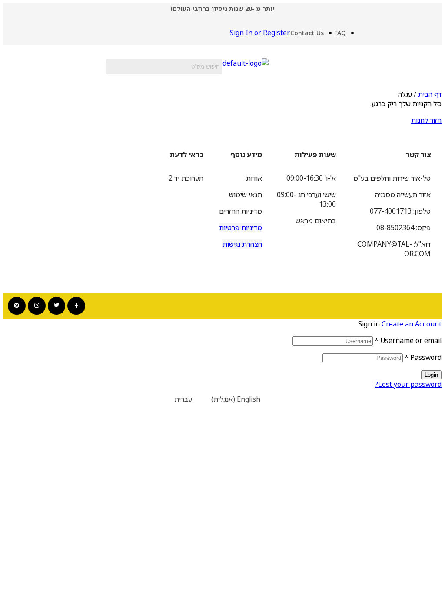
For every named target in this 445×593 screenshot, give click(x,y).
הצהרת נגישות (242, 244)
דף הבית (430, 94)
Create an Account (412, 324)
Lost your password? (408, 384)
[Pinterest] (17, 306)
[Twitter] (57, 306)
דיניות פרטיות (238, 227)
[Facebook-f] (76, 306)
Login (431, 375)
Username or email (408, 340)
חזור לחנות (426, 120)
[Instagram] (37, 306)
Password (423, 357)
